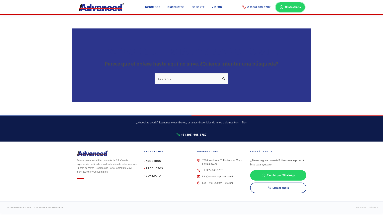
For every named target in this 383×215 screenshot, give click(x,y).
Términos (373, 207)
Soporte (198, 7)
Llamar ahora (280, 187)
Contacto (153, 175)
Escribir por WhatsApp (281, 175)
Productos (176, 7)
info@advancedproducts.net (217, 176)
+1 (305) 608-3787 (194, 134)
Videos (217, 7)
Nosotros (152, 7)
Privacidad (361, 207)
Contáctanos (293, 7)
